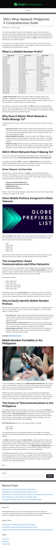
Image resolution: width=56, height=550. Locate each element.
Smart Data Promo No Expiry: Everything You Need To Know (19, 492)
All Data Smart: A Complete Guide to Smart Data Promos (19, 489)
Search (4, 473)
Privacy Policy (6, 544)
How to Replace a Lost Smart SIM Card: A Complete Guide (19, 497)
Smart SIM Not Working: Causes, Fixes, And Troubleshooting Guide (22, 499)
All (5, 465)
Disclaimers (5, 541)
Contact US (5, 539)
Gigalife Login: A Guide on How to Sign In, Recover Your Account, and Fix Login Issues (27, 494)
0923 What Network (15, 336)
